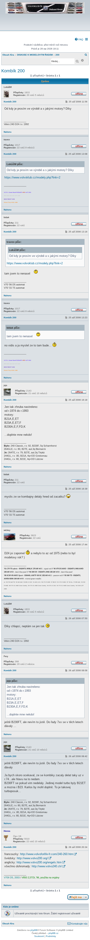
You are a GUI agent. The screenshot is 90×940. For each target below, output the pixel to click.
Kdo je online (11, 906)
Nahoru (7, 132)
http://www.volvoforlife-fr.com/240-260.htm (46, 854)
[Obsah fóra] (45, 27)
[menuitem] (78, 39)
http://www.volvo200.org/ (32, 858)
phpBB (33, 930)
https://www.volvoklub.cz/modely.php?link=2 (32, 177)
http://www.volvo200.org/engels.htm (39, 862)
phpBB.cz (53, 933)
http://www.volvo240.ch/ (47, 866)
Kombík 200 (13, 70)
